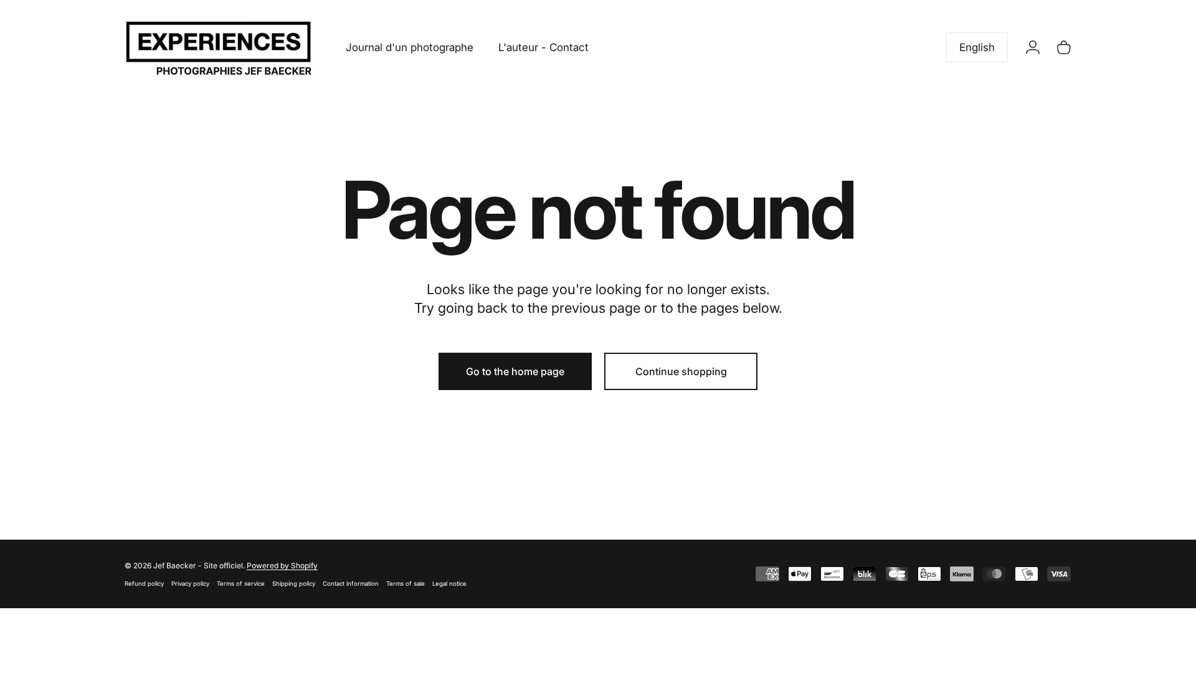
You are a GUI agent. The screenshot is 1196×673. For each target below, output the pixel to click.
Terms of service (241, 583)
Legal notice (449, 583)
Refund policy (144, 583)
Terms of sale (405, 583)
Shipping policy (293, 583)
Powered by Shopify (282, 565)
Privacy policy (190, 583)
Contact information (351, 583)
